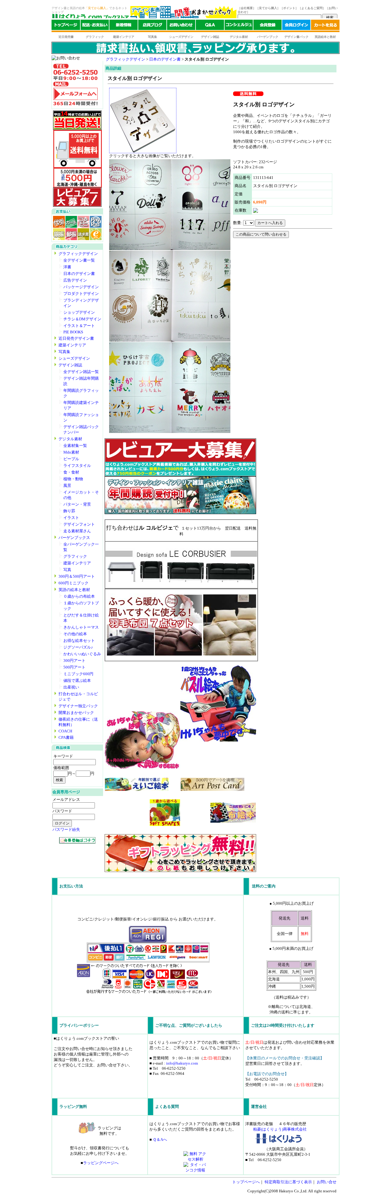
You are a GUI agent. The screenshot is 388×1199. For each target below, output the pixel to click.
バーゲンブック (267, 36)
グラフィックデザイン (78, 253)
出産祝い (71, 687)
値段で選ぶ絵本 (77, 680)
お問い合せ (326, 1182)
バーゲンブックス (74, 537)
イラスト (71, 517)
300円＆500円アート (77, 576)
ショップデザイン (79, 312)
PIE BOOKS (73, 332)
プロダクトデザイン (81, 293)
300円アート (74, 660)
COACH (65, 731)
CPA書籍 (66, 737)
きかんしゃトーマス (81, 627)
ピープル (71, 459)
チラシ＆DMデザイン (82, 319)
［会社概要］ (247, 8)
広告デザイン (75, 280)
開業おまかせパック (76, 712)
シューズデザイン (181, 36)
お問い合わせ (181, 26)
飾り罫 (69, 511)
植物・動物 (73, 479)
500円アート (74, 667)
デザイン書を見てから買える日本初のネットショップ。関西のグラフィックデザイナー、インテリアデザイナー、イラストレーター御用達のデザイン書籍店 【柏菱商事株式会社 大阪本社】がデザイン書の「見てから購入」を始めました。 (90, 17)
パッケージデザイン (81, 287)
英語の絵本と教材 (74, 589)
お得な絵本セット (79, 640)
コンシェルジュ (239, 26)
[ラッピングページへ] (180, 870)
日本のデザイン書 (79, 273)
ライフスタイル (77, 465)
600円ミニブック (74, 583)
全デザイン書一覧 (79, 260)
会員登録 (267, 26)
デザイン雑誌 (210, 36)
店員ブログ (152, 26)
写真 (67, 569)
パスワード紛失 (66, 829)
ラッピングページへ (101, 1163)
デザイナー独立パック (78, 706)
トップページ (66, 26)
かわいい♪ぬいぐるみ (82, 654)
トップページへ (246, 1182)
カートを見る (325, 26)
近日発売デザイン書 (76, 338)
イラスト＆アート (79, 325)
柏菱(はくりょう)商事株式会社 (280, 1129)
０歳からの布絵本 (79, 596)
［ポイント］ (289, 8)
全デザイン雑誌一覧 (81, 371)
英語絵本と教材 (325, 36)
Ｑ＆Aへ (160, 1139)
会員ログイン (296, 26)
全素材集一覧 (75, 445)
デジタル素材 (239, 36)
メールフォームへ (75, 94)
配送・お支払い (95, 26)
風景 (67, 485)
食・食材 (71, 472)
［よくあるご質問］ (312, 8)
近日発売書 (66, 36)
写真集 (152, 36)
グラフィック (95, 36)
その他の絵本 (75, 634)
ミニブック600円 (78, 674)
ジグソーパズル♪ (78, 647)
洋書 (67, 267)
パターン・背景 (77, 504)
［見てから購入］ (268, 8)
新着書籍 (123, 26)
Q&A (210, 26)
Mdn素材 (71, 452)
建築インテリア (123, 36)
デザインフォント (79, 524)
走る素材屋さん (77, 531)
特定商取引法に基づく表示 (288, 1182)
